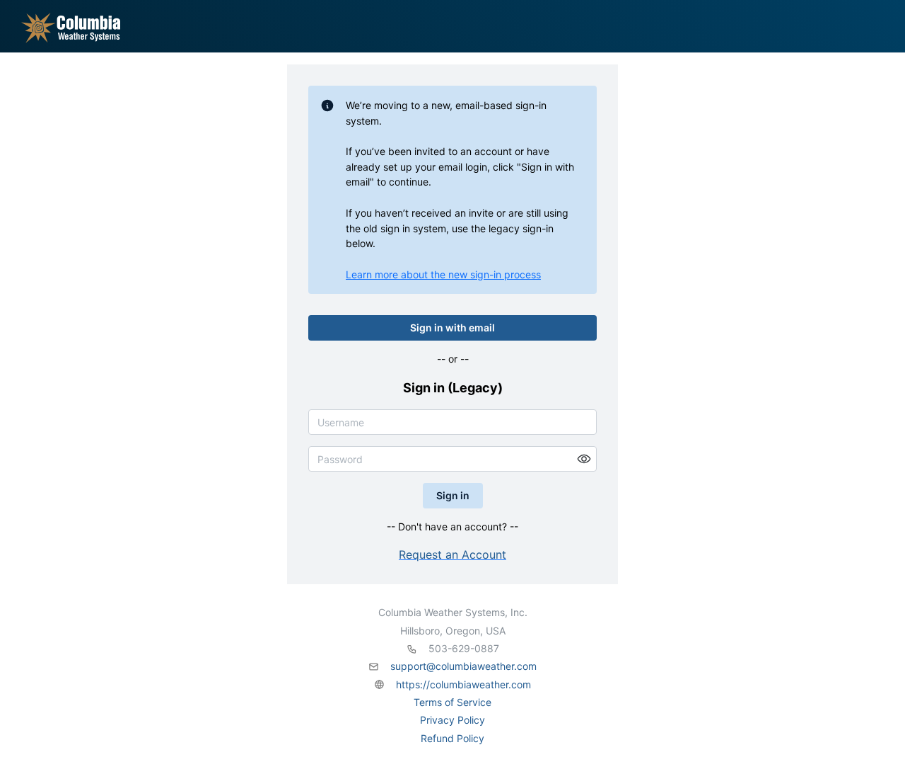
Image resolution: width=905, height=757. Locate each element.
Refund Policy (452, 738)
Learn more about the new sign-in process (443, 274)
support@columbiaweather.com (463, 666)
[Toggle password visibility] (584, 459)
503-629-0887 (463, 648)
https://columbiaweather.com (463, 684)
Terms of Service (452, 702)
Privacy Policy (452, 720)
